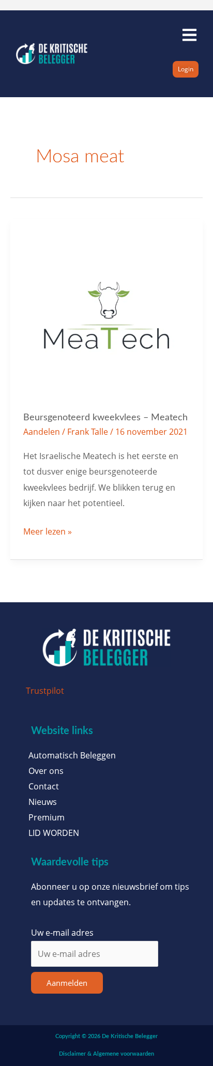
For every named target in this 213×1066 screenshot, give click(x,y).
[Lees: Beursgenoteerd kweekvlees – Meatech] (106, 314)
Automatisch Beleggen (72, 755)
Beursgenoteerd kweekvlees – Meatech (105, 417)
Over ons (46, 771)
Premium (46, 817)
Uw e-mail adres (62, 932)
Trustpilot (45, 690)
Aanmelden (67, 983)
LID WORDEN (53, 833)
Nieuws (42, 802)
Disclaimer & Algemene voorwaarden (106, 1054)
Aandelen (41, 431)
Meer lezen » (47, 530)
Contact (43, 786)
